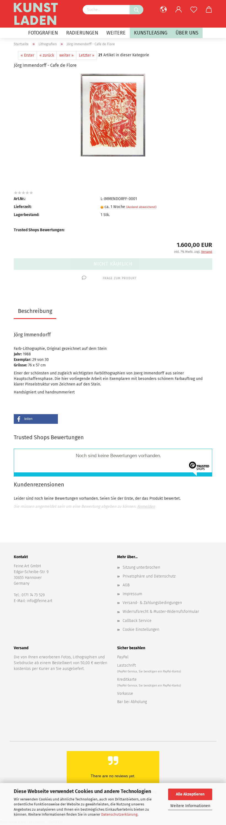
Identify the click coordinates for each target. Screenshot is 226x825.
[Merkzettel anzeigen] (193, 9)
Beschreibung (35, 311)
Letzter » (86, 55)
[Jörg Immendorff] (113, 115)
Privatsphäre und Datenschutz (149, 576)
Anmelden (146, 506)
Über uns (187, 33)
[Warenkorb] (208, 9)
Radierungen (82, 33)
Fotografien (43, 33)
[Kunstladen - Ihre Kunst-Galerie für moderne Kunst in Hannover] (38, 14)
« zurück (46, 55)
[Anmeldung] (178, 9)
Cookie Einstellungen (141, 629)
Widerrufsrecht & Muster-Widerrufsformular (161, 611)
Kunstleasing (150, 33)
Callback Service (137, 620)
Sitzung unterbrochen (141, 567)
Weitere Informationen (190, 805)
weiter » (66, 55)
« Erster (27, 55)
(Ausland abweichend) (141, 207)
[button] (36, 419)
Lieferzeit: (22, 206)
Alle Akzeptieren (190, 794)
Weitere (116, 33)
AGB (126, 585)
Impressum (132, 594)
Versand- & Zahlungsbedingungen (152, 602)
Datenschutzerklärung (119, 814)
